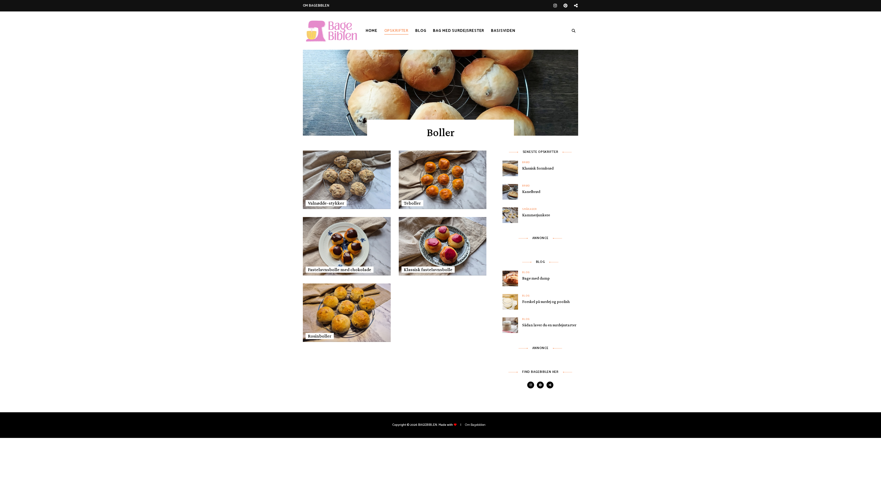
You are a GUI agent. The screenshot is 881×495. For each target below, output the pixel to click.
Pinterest (565, 5)
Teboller (412, 203)
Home (371, 31)
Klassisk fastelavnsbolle (428, 269)
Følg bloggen (576, 5)
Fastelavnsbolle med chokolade (339, 269)
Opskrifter (396, 31)
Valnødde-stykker (326, 203)
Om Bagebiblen (316, 5)
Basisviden (503, 31)
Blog (420, 31)
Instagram (555, 5)
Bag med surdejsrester (458, 31)
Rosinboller (320, 336)
